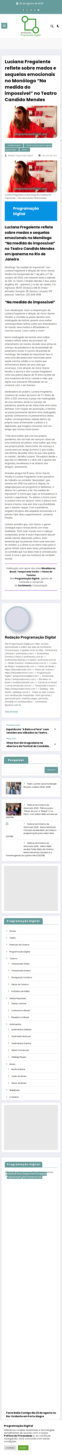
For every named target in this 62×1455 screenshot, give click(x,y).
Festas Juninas (18, 1003)
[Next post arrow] (55, 744)
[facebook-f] (23, 10)
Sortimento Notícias (21, 1036)
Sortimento (25, 585)
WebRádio (15, 1090)
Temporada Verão (28, 571)
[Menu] (4, 26)
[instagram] (34, 10)
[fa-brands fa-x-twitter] (27, 10)
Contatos (14, 1097)
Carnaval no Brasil (20, 1010)
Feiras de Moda (18, 1083)
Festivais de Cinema (19, 944)
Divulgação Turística (21, 977)
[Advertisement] (31, 888)
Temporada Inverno (21, 970)
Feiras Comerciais (20, 1050)
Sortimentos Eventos (21, 1043)
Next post (11, 739)
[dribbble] (31, 10)
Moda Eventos (18, 1069)
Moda (12, 1064)
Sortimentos (15, 1024)
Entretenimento (14, 145)
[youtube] (38, 10)
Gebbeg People (18, 1057)
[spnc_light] (58, 26)
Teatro (24, 150)
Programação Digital (27, 578)
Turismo (13, 958)
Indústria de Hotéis (20, 991)
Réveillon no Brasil (20, 1017)
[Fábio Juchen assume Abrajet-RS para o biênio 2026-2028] (16, 790)
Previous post (13, 725)
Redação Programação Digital (20, 155)
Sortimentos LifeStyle (21, 1029)
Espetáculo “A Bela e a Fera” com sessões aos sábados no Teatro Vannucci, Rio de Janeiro (27, 731)
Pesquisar (51, 770)
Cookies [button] (10, 1447)
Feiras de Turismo (20, 984)
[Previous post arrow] (55, 729)
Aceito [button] (23, 1447)
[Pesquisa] (52, 26)
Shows (13, 931)
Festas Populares (18, 998)
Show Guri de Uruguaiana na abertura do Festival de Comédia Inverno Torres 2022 (27, 744)
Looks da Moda (18, 1076)
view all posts (11, 712)
